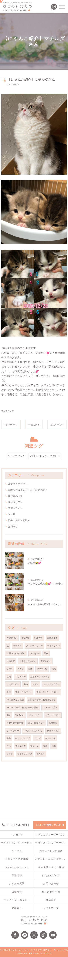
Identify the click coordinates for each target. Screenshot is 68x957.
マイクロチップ (24, 753)
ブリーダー (20, 676)
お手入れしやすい (27, 661)
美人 (9, 715)
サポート (17, 645)
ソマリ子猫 (42, 669)
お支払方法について (33, 730)
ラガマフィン (15, 508)
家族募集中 (52, 638)
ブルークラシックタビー (47, 692)
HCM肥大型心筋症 (15, 699)
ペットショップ (22, 738)
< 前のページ (11, 424)
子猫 (46, 653)
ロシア (37, 738)
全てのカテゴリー (18, 484)
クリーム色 (50, 738)
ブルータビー (35, 715)
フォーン (34, 746)
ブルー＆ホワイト (23, 692)
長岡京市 (40, 753)
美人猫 (20, 669)
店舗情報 (53, 723)
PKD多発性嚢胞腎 (15, 723)
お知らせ (13, 526)
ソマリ (11, 514)
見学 (9, 692)
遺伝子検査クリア (36, 723)
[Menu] (62, 6)
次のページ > (57, 424)
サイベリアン (15, 502)
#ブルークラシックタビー (44, 456)
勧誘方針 (38, 638)
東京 (54, 669)
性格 (9, 746)
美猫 (26, 684)
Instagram (34, 653)
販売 (9, 676)
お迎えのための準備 (39, 676)
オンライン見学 (50, 707)
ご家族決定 (12, 638)
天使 (30, 669)
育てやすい (46, 661)
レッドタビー (13, 684)
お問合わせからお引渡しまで (41, 699)
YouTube (19, 715)
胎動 (9, 738)
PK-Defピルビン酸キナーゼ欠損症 (22, 707)
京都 (45, 746)
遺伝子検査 (20, 746)
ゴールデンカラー (51, 684)
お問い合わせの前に (16, 653)
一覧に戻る (34, 424)
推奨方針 (26, 638)
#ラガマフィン (16, 456)
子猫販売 (11, 661)
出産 (54, 746)
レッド (10, 753)
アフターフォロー (34, 645)
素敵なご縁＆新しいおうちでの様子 (27, 490)
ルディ (35, 684)
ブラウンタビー (53, 715)
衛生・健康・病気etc (19, 520)
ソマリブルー (13, 730)
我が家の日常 (7, 410)
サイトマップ (51, 907)
